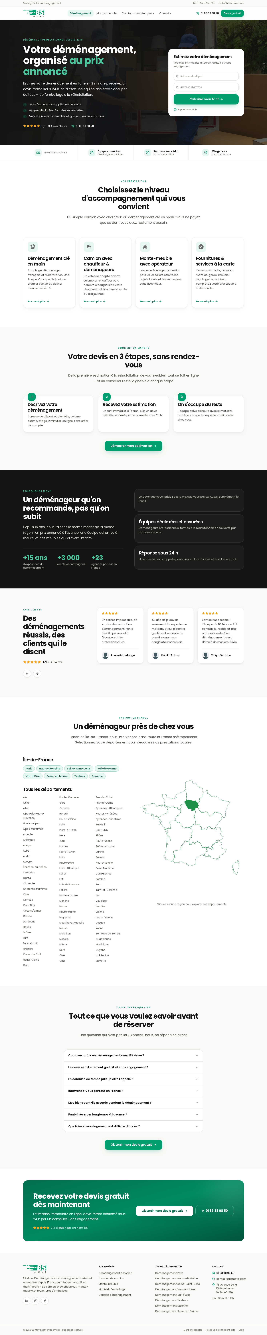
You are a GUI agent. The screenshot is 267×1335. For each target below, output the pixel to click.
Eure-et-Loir (30, 943)
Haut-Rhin (102, 830)
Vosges (100, 922)
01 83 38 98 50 (210, 13)
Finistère (28, 949)
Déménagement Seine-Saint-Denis (178, 1284)
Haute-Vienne (104, 917)
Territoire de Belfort (108, 933)
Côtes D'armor (32, 910)
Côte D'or (29, 905)
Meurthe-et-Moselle (71, 922)
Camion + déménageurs (138, 13)
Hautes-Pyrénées (106, 813)
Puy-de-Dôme (104, 803)
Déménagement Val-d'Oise (173, 1295)
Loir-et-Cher (67, 852)
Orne (62, 961)
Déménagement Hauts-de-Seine (176, 1278)
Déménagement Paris (169, 1273)
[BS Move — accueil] (33, 13)
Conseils (165, 13)
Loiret (62, 873)
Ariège (27, 845)
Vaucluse (101, 901)
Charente (29, 883)
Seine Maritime (105, 868)
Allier (26, 808)
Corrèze (28, 900)
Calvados (29, 872)
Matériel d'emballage (112, 1289)
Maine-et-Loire (68, 895)
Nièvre (63, 944)
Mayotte (101, 961)
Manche (64, 901)
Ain (25, 797)
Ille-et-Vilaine (67, 819)
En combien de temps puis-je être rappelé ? (100, 1079)
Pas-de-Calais (105, 797)
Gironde (64, 808)
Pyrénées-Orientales (108, 819)
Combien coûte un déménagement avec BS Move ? (106, 1055)
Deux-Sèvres (103, 873)
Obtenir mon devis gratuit (131, 1144)
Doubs (27, 927)
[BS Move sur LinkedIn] (26, 1300)
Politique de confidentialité (220, 1329)
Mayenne (65, 917)
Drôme (27, 932)
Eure (25, 938)
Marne (63, 906)
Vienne (100, 912)
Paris (29, 768)
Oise (62, 955)
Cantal (27, 878)
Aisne (26, 803)
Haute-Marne (67, 912)
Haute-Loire (66, 862)
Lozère (63, 890)
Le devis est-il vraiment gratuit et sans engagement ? (108, 1067)
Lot (61, 879)
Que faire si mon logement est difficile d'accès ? (104, 1126)
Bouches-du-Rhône (35, 867)
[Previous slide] (27, 674)
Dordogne (29, 921)
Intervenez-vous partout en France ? (95, 1091)
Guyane (100, 950)
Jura (62, 841)
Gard (26, 965)
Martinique (102, 944)
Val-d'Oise (33, 776)
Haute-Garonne (69, 797)
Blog (241, 1329)
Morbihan (65, 933)
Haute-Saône (104, 841)
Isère (62, 835)
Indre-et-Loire (68, 830)
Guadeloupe (103, 939)
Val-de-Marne (106, 768)
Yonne (99, 928)
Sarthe (100, 852)
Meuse (63, 928)
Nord (62, 950)
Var (98, 895)
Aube (26, 851)
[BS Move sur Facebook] (44, 1300)
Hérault (63, 813)
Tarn (98, 884)
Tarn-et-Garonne (106, 890)
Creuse (27, 916)
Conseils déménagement (115, 1295)
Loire (62, 857)
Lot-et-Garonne (69, 884)
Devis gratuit (232, 13)
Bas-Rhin (101, 824)
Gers (62, 803)
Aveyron (28, 861)
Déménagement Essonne (171, 1306)
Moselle (64, 939)
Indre (62, 824)
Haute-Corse (31, 960)
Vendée (100, 906)
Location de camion (111, 1278)
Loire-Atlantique (69, 868)
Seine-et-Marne (57, 776)
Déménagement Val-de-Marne (175, 1289)
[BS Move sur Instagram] (35, 1300)
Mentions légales (193, 1329)
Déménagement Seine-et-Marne (176, 1311)
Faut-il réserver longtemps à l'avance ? (97, 1114)
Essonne (97, 776)
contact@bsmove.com (231, 3)
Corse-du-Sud (32, 954)
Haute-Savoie (104, 862)
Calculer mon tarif (204, 99)
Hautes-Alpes (31, 823)
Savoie (100, 857)
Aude (26, 856)
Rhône (99, 835)
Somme (100, 879)
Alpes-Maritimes (33, 829)
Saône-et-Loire (105, 846)
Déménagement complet (115, 1273)
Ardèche (28, 834)
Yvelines (79, 776)
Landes (63, 846)
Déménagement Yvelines (171, 1300)
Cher (26, 894)
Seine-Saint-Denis (78, 768)
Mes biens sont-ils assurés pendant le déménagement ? (109, 1103)
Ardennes (29, 840)
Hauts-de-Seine (49, 768)
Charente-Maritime (35, 889)
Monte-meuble (106, 13)
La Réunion (102, 955)
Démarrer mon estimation (131, 446)
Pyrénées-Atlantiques (109, 808)
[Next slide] (37, 674)
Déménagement (80, 13)
